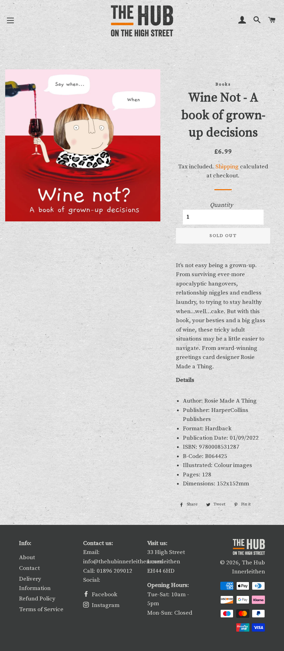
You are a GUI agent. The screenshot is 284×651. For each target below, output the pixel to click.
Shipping (227, 166)
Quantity (221, 205)
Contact (29, 568)
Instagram (104, 605)
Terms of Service (41, 609)
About (27, 557)
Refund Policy (37, 598)
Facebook (103, 594)
